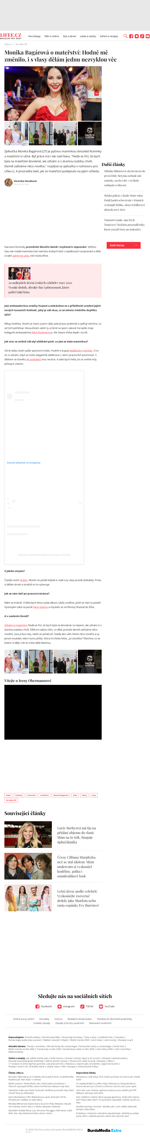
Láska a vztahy (88, 36)
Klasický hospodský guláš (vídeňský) (25, 1061)
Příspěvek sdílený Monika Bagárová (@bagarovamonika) (44, 555)
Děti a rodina (52, 36)
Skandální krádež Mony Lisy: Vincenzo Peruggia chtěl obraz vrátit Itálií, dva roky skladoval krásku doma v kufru (40, 1112)
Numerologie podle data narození (25, 1040)
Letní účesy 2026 (104, 1049)
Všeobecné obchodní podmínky (114, 1019)
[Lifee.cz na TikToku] (142, 37)
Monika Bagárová (60, 795)
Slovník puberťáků (51, 1037)
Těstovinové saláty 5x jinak (82, 1061)
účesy (84, 795)
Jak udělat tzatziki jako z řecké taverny (44, 1058)
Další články (117, 245)
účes (75, 795)
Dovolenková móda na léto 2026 (78, 1049)
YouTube (109, 1006)
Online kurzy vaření (23, 1019)
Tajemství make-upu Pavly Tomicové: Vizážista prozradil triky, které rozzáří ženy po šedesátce (124, 224)
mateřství (44, 795)
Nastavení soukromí (100, 1023)
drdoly (24, 580)
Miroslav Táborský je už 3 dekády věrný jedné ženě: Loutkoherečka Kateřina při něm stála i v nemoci (41, 1078)
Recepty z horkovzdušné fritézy (83, 1066)
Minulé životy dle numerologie (62, 1046)
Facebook (46, 1006)
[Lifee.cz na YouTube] (148, 37)
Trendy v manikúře (36, 1046)
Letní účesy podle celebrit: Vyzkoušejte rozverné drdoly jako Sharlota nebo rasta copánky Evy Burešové (78, 898)
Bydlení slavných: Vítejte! (56, 1040)
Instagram (69, 1006)
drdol (8, 795)
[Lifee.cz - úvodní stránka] (10, 36)
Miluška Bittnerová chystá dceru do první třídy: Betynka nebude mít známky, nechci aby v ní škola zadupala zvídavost (39, 1105)
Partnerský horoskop (72, 1037)
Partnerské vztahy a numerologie (95, 1046)
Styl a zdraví (69, 36)
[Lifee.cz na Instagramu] (137, 37)
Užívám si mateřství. (16, 625)
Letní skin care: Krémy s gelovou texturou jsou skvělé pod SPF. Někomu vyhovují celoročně (106, 1091)
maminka (31, 795)
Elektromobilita (15, 1051)
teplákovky (75, 350)
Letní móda (96, 1040)
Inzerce (58, 1019)
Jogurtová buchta (110, 1063)
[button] (125, 35)
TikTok (89, 1006)
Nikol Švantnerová (41, 332)
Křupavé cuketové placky (114, 1058)
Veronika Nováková (25, 181)
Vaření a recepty (109, 36)
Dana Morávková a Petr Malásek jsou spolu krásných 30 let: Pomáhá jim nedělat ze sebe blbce (37, 1098)
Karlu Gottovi (40, 607)
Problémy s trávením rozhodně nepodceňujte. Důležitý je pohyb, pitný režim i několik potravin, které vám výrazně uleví (107, 1114)
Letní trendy (110, 1040)
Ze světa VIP (11, 800)
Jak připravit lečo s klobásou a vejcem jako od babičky (73, 1063)
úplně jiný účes (20, 255)
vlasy (93, 795)
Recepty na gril (125, 1040)
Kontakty (44, 1019)
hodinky (19, 795)
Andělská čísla (105, 1037)
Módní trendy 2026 (79, 1040)
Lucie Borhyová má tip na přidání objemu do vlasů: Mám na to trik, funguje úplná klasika (76, 835)
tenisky (88, 350)
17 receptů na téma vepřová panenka (26, 1063)
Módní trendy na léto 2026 (21, 1049)
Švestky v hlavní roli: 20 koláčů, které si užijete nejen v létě (36, 1066)
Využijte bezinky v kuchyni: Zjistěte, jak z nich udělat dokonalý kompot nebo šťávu (106, 1108)
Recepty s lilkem (105, 1061)
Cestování (119, 1037)
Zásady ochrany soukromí (69, 1023)
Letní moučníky (122, 1049)
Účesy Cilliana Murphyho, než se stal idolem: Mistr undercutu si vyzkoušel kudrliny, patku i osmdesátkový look (76, 866)
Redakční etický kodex (80, 1019)
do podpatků (34, 359)
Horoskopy (34, 36)
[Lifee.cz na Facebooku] (131, 37)
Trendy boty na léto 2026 (49, 1049)
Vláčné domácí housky (56, 1061)
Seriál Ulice (119, 1046)
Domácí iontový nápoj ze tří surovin (83, 1058)
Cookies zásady (41, 1023)
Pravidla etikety (32, 1037)
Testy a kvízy (90, 1037)
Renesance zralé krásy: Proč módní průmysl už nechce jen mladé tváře (108, 1078)
